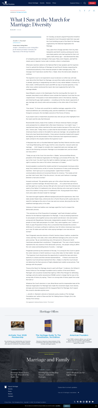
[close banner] (96, 406)
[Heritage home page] (6, 387)
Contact (10, 396)
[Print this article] (94, 11)
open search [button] (85, 3)
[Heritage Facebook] (80, 402)
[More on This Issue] (73, 359)
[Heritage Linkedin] (86, 402)
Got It (67, 406)
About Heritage (33, 3)
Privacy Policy (8, 402)
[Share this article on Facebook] (84, 11)
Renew (48, 3)
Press (54, 3)
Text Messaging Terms (17, 402)
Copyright (26, 402)
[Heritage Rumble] (89, 402)
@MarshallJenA (17, 42)
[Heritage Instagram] (83, 402)
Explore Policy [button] (74, 3)
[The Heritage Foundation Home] (8, 3)
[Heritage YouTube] (92, 402)
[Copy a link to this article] (89, 11)
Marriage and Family (21, 12)
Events (42, 3)
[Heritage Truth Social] (77, 402)
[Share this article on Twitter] (80, 11)
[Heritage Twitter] (74, 402)
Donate (92, 3)
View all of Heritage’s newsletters (67, 392)
